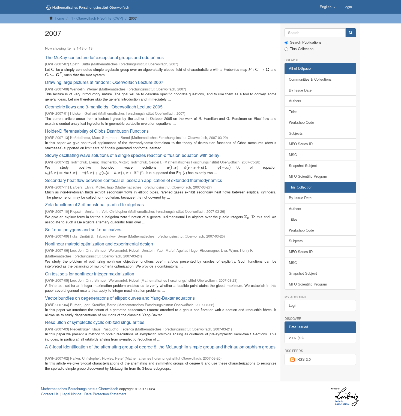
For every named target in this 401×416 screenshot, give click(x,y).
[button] (327, 7)
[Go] (350, 32)
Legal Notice (71, 393)
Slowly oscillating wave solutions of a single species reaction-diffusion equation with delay (132, 155)
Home (59, 18)
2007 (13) (296, 337)
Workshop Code (301, 122)
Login (293, 305)
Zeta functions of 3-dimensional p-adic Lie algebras (94, 204)
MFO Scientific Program (308, 176)
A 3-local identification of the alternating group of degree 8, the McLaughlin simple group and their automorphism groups (160, 347)
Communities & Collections (310, 79)
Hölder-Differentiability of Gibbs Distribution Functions (97, 131)
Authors (295, 100)
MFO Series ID (301, 143)
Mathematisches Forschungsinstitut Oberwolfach (79, 388)
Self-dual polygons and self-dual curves (83, 229)
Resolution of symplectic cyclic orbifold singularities (94, 322)
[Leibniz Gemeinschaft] (344, 396)
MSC (293, 154)
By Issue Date (300, 90)
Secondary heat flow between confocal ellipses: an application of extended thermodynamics (133, 180)
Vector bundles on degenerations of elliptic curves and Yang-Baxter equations (120, 298)
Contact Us (50, 393)
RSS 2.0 (304, 359)
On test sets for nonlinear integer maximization (89, 274)
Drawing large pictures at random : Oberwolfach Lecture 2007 (104, 82)
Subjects (296, 133)
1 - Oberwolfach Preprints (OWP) (97, 18)
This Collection (301, 48)
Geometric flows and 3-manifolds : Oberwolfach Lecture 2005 (104, 107)
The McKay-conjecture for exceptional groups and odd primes (104, 57)
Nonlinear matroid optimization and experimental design (99, 244)
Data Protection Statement (105, 393)
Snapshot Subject (303, 165)
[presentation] (53, 69)
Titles (293, 111)
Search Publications (306, 42)
